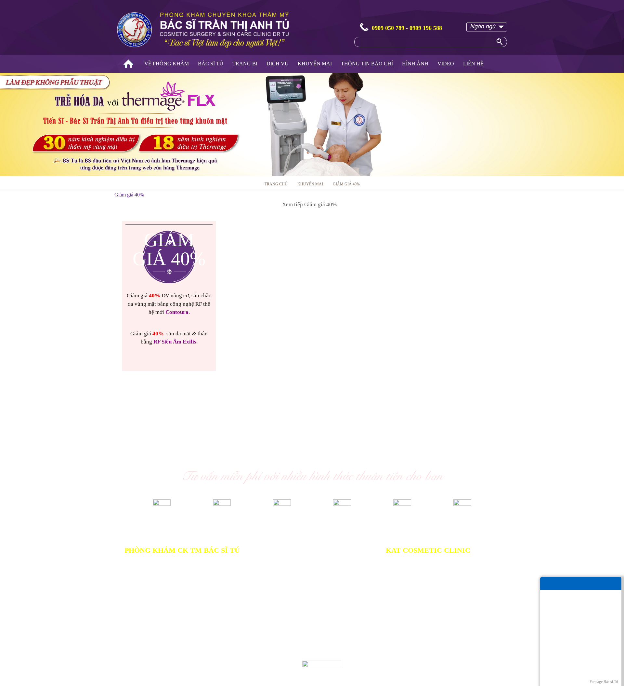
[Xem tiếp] (169, 365)
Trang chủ (128, 64)
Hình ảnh (415, 63)
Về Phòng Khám (166, 63)
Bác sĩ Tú (210, 63)
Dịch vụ (277, 63)
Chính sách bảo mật (263, 631)
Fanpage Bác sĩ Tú (604, 681)
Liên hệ (473, 63)
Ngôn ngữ (482, 26)
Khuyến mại (315, 63)
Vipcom (148, 663)
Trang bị (244, 63)
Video (445, 63)
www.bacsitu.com (220, 669)
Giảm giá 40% (346, 184)
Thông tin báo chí (367, 63)
